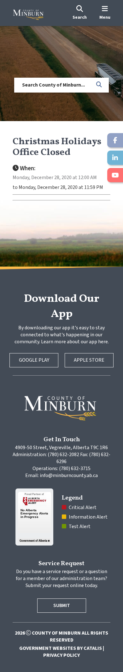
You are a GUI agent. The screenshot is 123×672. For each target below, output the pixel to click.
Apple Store (89, 360)
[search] (80, 13)
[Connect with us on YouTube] (115, 175)
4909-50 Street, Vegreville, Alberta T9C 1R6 (61, 447)
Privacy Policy (61, 655)
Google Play (34, 360)
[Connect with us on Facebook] (115, 140)
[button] (99, 85)
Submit (61, 605)
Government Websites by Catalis (60, 648)
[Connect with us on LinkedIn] (115, 158)
